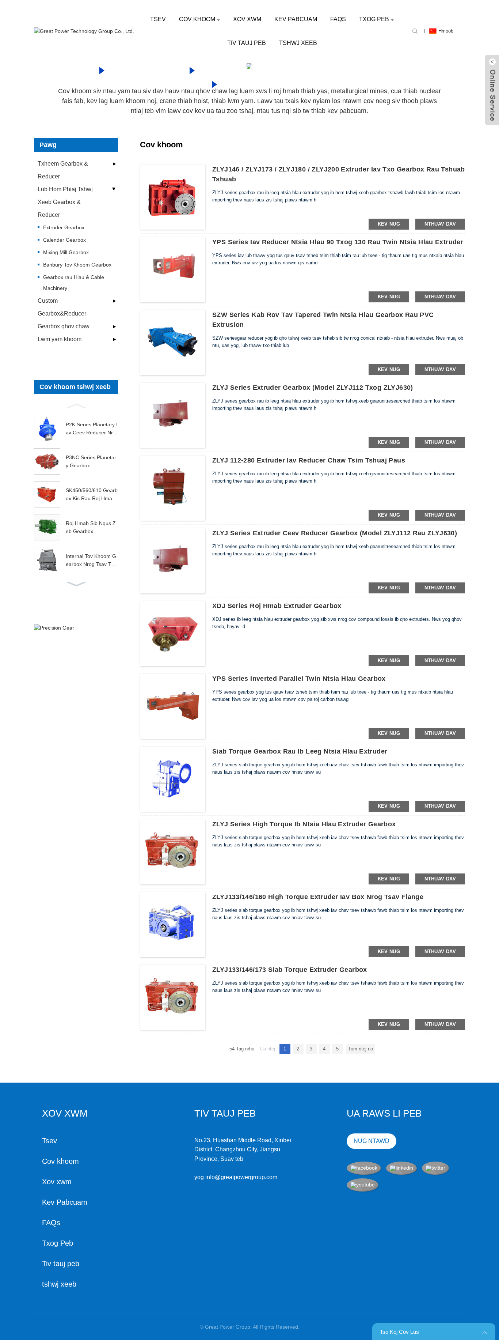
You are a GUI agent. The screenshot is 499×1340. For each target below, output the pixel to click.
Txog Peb (374, 19)
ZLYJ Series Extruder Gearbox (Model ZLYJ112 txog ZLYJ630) (312, 387)
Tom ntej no (360, 1049)
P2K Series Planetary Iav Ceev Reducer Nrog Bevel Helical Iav (92, 429)
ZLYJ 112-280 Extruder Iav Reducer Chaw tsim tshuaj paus (308, 460)
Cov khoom (197, 19)
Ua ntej (267, 1049)
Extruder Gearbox (284, 83)
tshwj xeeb (298, 43)
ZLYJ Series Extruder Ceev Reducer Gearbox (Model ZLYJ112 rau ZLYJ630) (334, 533)
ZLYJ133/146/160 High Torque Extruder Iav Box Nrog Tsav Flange (317, 897)
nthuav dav (440, 224)
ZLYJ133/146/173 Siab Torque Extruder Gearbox (289, 969)
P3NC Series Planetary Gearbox (91, 461)
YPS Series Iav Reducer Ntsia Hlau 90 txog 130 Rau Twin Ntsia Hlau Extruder (337, 242)
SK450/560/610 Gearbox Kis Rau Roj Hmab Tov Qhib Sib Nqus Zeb (92, 495)
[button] (76, 405)
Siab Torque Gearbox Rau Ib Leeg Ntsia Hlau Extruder (299, 751)
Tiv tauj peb (246, 43)
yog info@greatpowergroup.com (235, 1177)
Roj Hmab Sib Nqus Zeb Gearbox (91, 527)
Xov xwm (247, 19)
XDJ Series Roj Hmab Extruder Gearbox (277, 605)
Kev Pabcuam (295, 19)
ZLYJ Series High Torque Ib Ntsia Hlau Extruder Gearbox (304, 824)
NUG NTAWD (371, 1141)
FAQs (338, 19)
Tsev (158, 19)
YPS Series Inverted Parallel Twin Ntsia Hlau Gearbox (299, 678)
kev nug (389, 224)
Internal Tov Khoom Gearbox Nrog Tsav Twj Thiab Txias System (91, 561)
